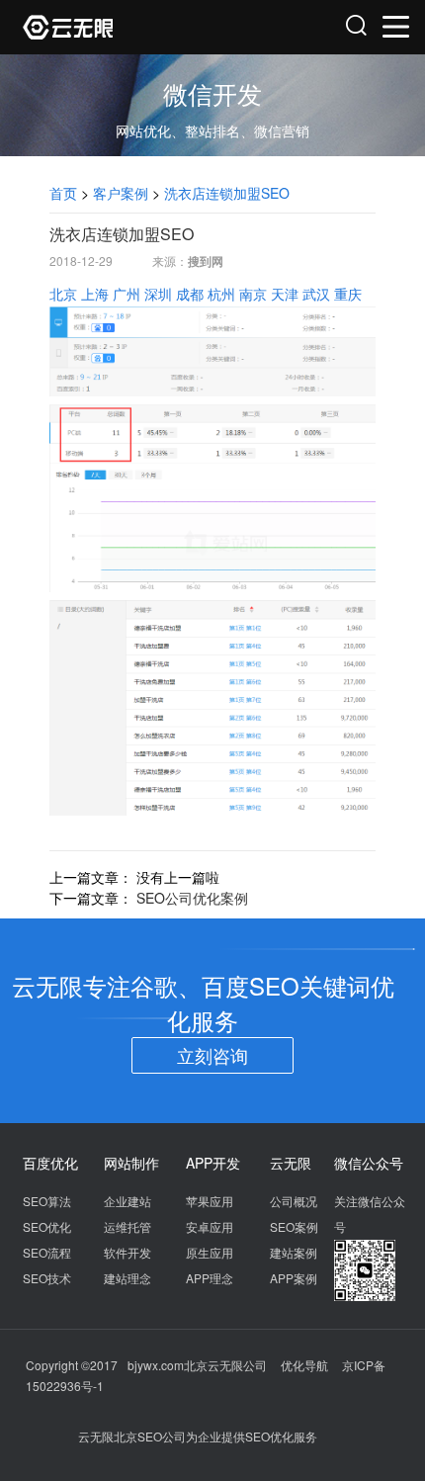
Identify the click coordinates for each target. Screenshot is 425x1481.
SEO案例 (294, 1226)
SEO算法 (47, 1200)
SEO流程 (47, 1252)
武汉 (316, 294)
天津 (284, 294)
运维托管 (127, 1226)
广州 (126, 294)
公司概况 (293, 1200)
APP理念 (209, 1277)
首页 (63, 193)
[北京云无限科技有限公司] (118, 27)
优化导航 (304, 1364)
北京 (63, 294)
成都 (190, 294)
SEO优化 (47, 1226)
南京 (253, 294)
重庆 (348, 294)
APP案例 (293, 1277)
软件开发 (127, 1252)
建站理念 (127, 1277)
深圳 (158, 294)
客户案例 (120, 193)
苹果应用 (209, 1200)
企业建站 (127, 1200)
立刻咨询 (212, 1055)
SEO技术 (47, 1277)
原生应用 (209, 1252)
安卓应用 (209, 1226)
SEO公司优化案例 (192, 898)
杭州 (221, 294)
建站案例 (293, 1252)
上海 (95, 294)
